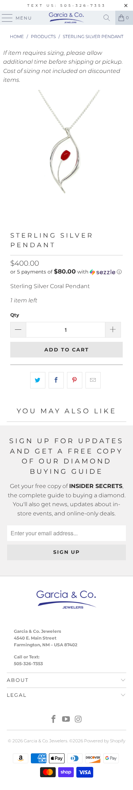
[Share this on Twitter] (37, 380)
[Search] (106, 18)
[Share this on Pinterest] (74, 380)
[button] (66, 271)
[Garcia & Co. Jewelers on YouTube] (66, 719)
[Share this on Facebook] (56, 380)
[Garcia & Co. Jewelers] (66, 18)
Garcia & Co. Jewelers (45, 740)
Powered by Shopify (104, 740)
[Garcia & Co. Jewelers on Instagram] (78, 719)
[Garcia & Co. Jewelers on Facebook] (54, 719)
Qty (14, 315)
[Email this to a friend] (93, 380)
